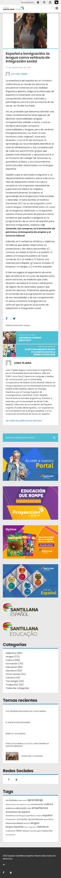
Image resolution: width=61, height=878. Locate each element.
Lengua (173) (13, 656)
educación (21, 808)
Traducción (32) (15, 684)
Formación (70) (14, 663)
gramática (48, 819)
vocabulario (10, 835)
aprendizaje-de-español (16, 804)
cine (28, 804)
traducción (47, 830)
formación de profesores (30, 819)
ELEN (29, 808)
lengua (35, 823)
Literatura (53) (14, 670)
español (47, 815)
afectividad (22, 800)
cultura (48, 804)
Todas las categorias (17, 688)
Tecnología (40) (15, 681)
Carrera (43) (13, 677)
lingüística (33, 827)
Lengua (27, 325)
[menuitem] (38, 2)
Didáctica (10, 325)
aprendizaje (35, 800)
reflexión (26, 831)
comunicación (37, 804)
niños (19, 830)
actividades (12, 800)
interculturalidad (14, 823)
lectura (27, 823)
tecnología (36, 831)
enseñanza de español (18, 811)
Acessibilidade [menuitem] (27, 2)
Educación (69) (14, 667)
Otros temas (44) (16, 674)
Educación (18, 325)
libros (26, 827)
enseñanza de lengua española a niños (24, 815)
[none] (44, 2)
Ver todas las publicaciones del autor (24, 420)
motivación (10, 831)
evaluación (11, 819)
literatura (43, 826)
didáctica (10, 808)
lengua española (14, 826)
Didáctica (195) (14, 653)
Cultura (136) (13, 660)
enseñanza (40, 808)
